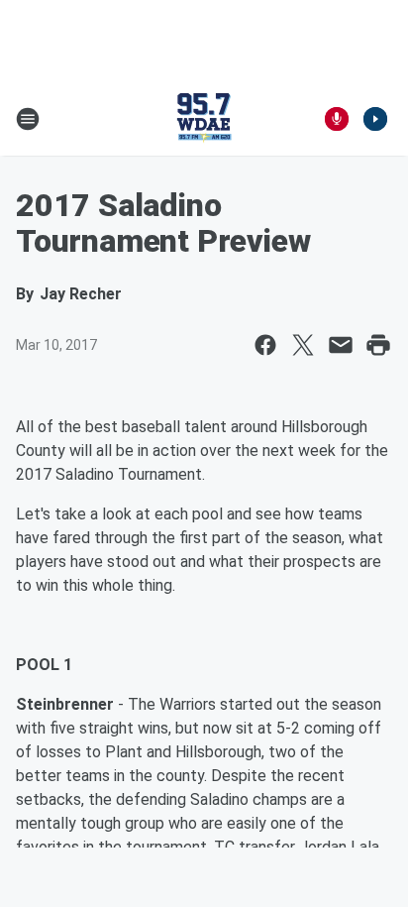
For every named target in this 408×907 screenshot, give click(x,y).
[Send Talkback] (337, 119)
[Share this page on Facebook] (265, 345)
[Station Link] (204, 119)
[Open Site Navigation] (28, 119)
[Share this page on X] (303, 345)
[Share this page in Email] (341, 345)
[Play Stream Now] (375, 119)
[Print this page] (378, 345)
